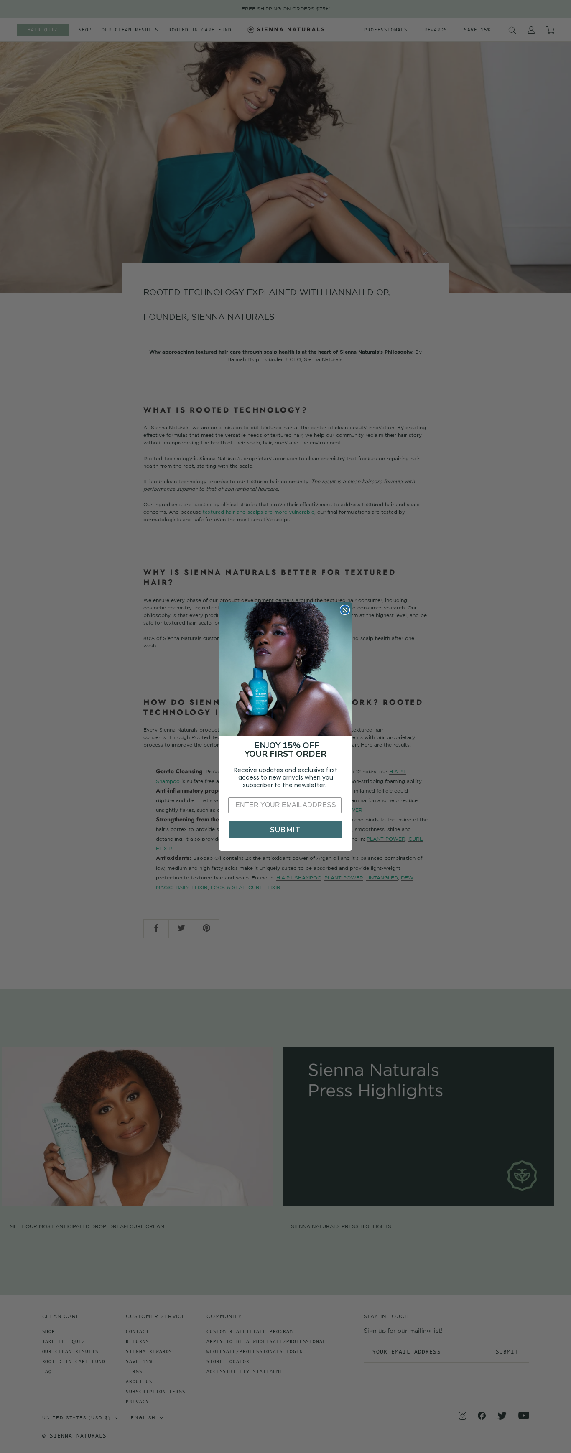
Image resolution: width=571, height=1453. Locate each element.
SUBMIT (285, 830)
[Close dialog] (345, 610)
